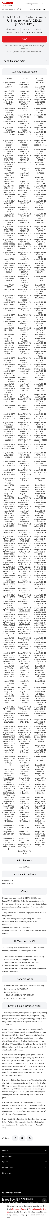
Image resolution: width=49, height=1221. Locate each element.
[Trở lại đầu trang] (44, 1200)
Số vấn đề (37, 29)
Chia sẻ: (6, 1138)
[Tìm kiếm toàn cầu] (42, 4)
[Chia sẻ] (15, 1138)
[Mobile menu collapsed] (45, 3)
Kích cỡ (26, 29)
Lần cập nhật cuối (12, 29)
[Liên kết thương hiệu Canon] (7, 4)
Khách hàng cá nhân (30, 4)
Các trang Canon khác (13, 1193)
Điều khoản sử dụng (18, 1209)
